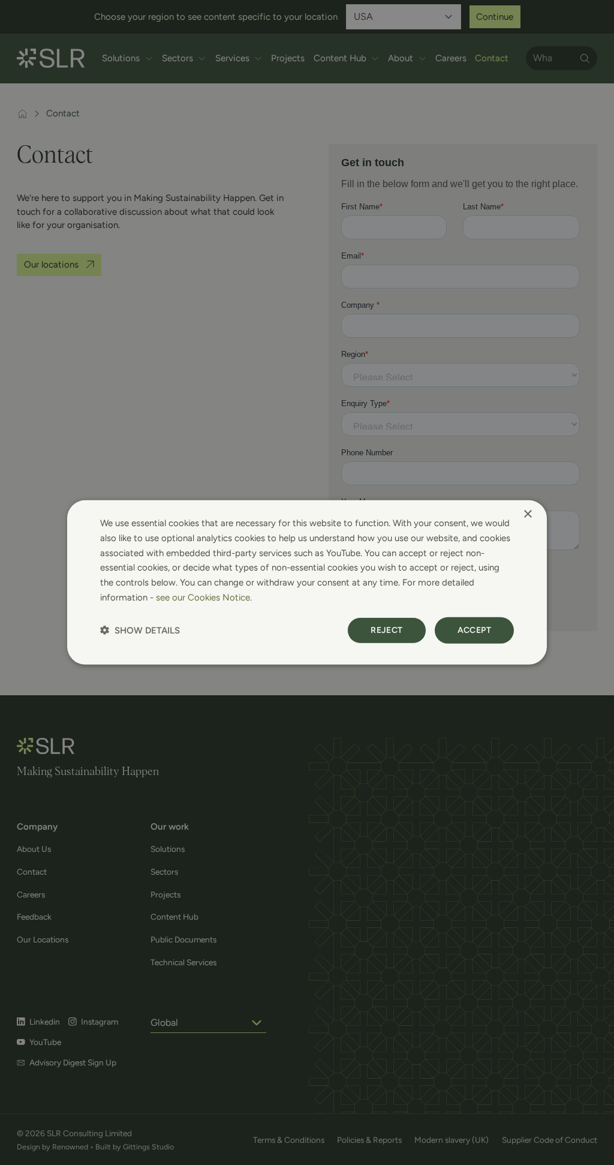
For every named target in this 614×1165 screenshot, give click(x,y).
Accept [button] (474, 629)
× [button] (527, 514)
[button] (140, 630)
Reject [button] (386, 629)
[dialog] (307, 582)
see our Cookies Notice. (204, 597)
